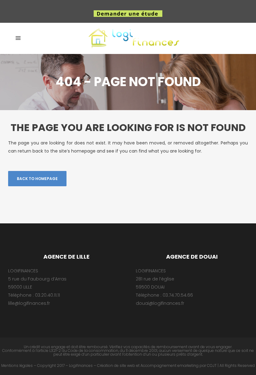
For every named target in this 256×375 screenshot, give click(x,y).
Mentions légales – (18, 365)
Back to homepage (37, 178)
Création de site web (116, 365)
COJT (212, 365)
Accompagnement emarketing (169, 365)
